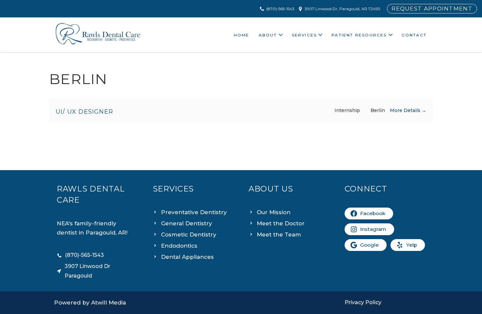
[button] (281, 35)
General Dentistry (186, 223)
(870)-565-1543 (280, 8)
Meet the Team (279, 234)
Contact (414, 35)
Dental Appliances (187, 257)
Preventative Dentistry (194, 212)
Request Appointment (432, 8)
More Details (406, 110)
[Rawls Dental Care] (98, 35)
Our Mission (274, 212)
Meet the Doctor (281, 223)
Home (242, 35)
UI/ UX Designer (84, 111)
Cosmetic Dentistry (188, 234)
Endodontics (179, 245)
